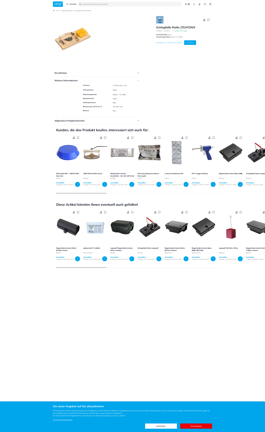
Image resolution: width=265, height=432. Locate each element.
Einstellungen (161, 426)
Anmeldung (190, 43)
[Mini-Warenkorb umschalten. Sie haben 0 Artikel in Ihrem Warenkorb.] (210, 4)
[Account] (194, 4)
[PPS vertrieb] (58, 4)
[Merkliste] (205, 4)
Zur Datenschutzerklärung (62, 420)
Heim (57, 10)
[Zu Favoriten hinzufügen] (208, 20)
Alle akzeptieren (196, 426)
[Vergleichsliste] (199, 4)
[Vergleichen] (204, 20)
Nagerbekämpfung (67, 10)
